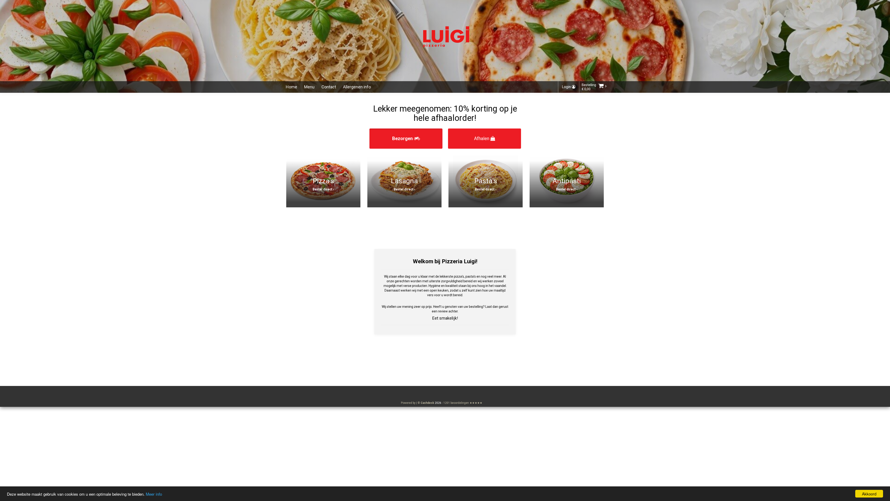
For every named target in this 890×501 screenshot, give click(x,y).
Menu (309, 86)
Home (291, 86)
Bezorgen (403, 138)
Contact (328, 86)
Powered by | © (417, 403)
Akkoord (869, 494)
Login (567, 87)
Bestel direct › (323, 189)
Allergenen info (357, 86)
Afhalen (482, 138)
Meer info (154, 494)
